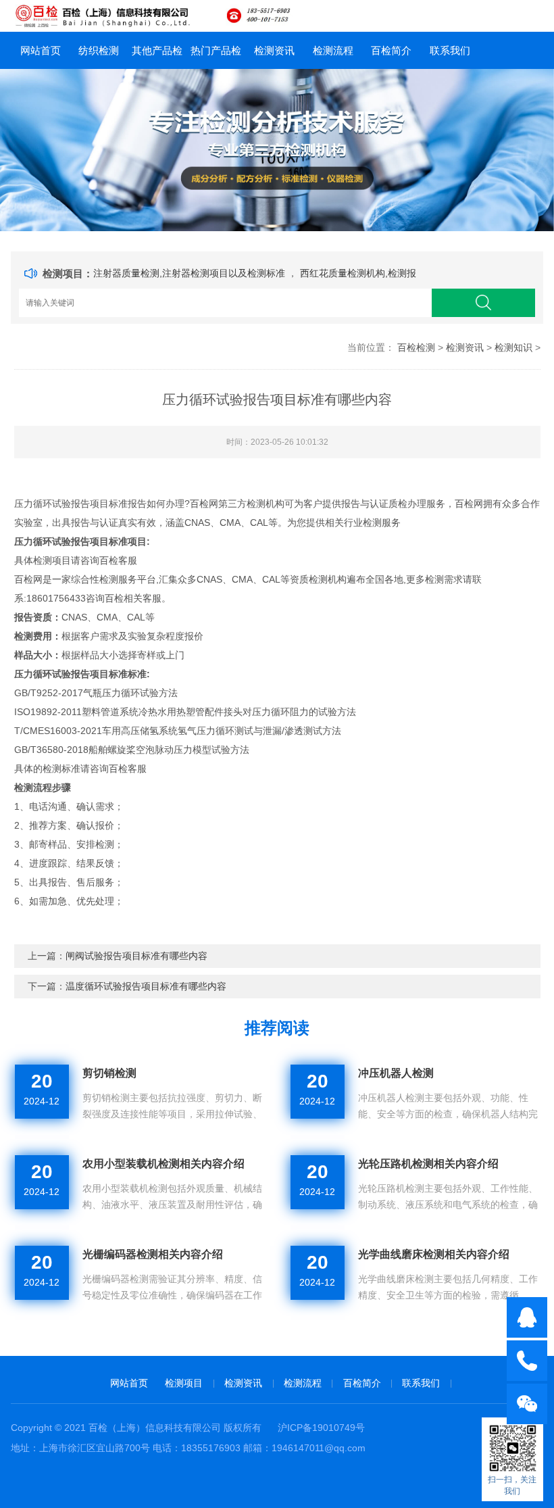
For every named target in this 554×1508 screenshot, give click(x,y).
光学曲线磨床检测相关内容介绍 (433, 1254)
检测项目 (184, 1383)
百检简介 (391, 50)
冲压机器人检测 (396, 1073)
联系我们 (450, 50)
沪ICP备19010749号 (321, 1427)
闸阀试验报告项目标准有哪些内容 (136, 955)
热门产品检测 (216, 57)
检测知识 (513, 347)
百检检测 (416, 347)
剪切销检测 (109, 1073)
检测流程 (333, 50)
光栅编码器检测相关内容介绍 (152, 1254)
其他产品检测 (157, 57)
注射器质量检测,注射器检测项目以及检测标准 (190, 273)
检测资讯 (274, 50)
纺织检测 (98, 50)
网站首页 (40, 50)
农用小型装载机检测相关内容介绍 (163, 1163)
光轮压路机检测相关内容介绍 (428, 1163)
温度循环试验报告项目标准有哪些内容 (146, 986)
